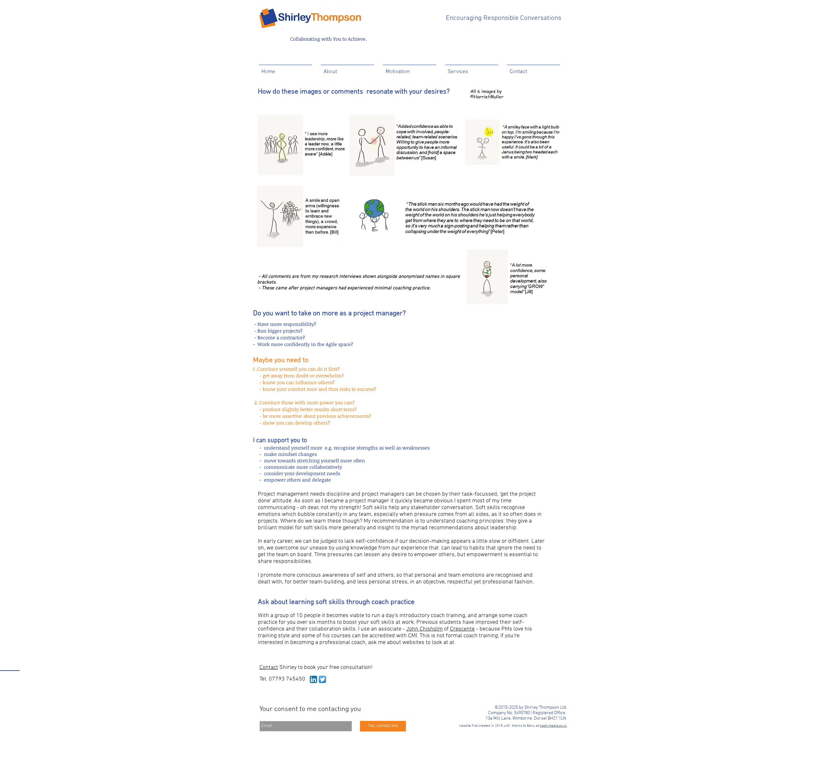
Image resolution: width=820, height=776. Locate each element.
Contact (268, 667)
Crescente (462, 629)
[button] (347, 69)
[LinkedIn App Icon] (313, 679)
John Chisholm (424, 629)
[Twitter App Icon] (322, 679)
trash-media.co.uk (553, 726)
